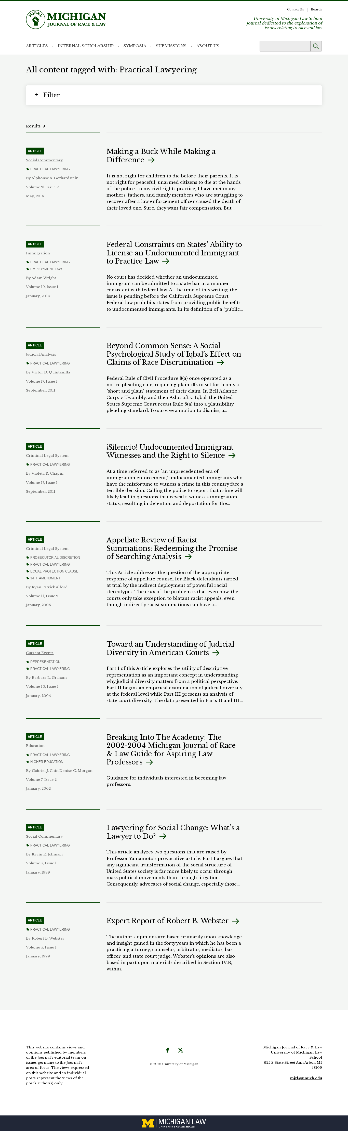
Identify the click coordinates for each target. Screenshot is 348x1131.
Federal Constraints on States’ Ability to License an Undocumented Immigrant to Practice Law (174, 252)
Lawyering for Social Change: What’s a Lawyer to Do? (173, 832)
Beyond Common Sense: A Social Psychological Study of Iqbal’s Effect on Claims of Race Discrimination (173, 354)
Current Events (39, 653)
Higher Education (46, 761)
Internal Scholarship (86, 45)
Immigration (38, 253)
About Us (207, 45)
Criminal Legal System (47, 455)
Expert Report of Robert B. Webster (168, 921)
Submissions (171, 45)
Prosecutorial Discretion (55, 557)
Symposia (135, 45)
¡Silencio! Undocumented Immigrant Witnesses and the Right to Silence (170, 451)
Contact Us (295, 9)
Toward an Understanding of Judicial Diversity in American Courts (170, 648)
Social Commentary (44, 160)
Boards (316, 9)
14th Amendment (45, 578)
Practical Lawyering (50, 169)
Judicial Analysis (41, 354)
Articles (37, 45)
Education (35, 746)
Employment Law (46, 269)
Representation (45, 662)
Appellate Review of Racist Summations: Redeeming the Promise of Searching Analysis (171, 548)
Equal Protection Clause (54, 571)
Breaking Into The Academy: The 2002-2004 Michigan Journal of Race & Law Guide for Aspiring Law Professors (171, 749)
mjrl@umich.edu (306, 1078)
